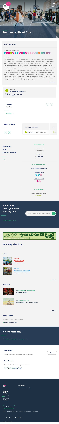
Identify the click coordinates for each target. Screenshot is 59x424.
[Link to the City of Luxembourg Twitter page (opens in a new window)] (8, 368)
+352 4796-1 (22, 385)
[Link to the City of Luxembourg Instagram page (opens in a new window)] (11, 368)
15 (37, 181)
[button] (47, 104)
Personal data (35, 411)
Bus (4, 159)
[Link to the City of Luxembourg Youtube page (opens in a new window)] (14, 368)
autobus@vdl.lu (38, 154)
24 (41, 174)
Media (4, 411)
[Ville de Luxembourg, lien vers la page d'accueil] (7, 9)
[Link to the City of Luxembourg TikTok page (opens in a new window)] (21, 368)
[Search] (54, 213)
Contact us (9, 407)
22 (38, 174)
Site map (21, 411)
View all (52, 82)
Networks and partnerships (12, 411)
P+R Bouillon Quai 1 (39, 172)
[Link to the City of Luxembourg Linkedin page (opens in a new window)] (17, 368)
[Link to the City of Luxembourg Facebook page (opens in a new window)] (5, 368)
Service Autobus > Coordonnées (39, 168)
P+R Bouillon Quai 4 (39, 178)
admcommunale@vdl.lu (25, 387)
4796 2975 (40, 156)
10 (36, 174)
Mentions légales (27, 411)
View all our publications (10, 322)
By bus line (5, 30)
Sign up (52, 352)
